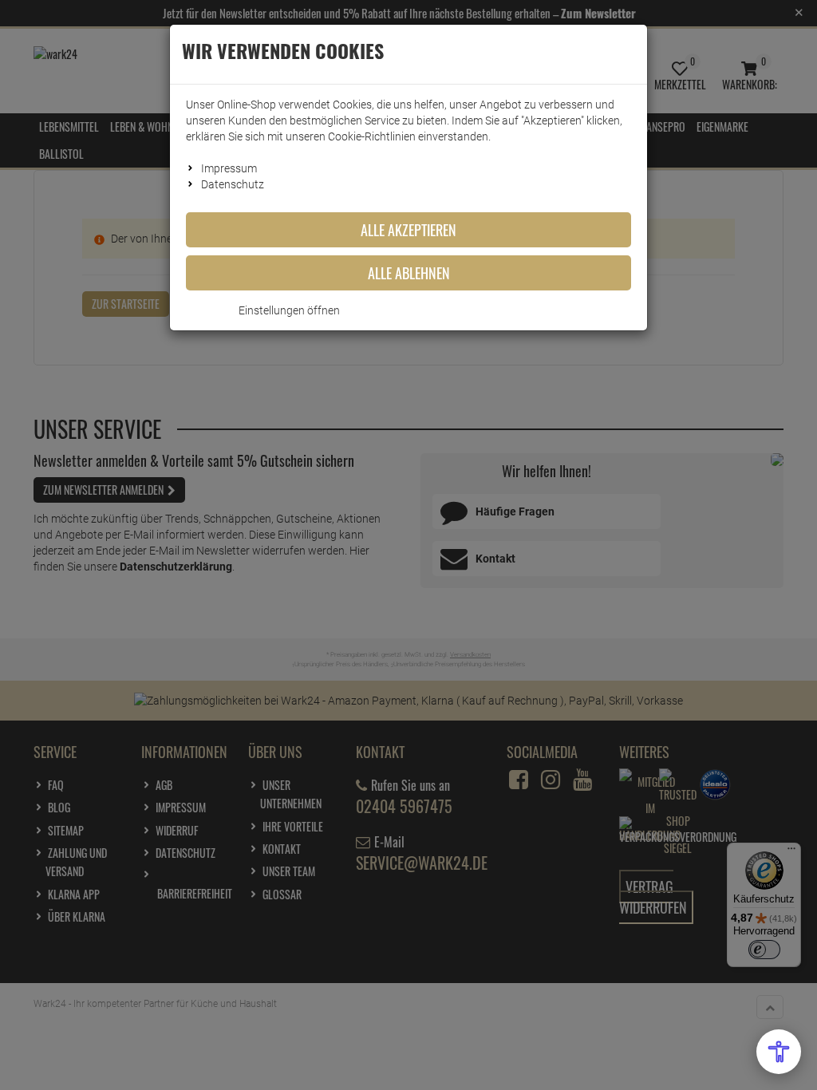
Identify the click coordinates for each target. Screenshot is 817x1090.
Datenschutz (232, 184)
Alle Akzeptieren (408, 229)
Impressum (229, 168)
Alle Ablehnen (409, 273)
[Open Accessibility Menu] (778, 1051)
